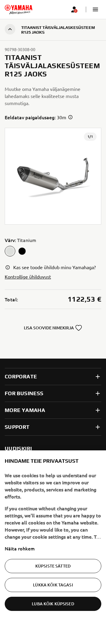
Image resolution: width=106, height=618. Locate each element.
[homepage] (18, 9)
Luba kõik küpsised (53, 603)
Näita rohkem (20, 548)
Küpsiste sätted (53, 566)
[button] (95, 9)
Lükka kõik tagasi (53, 585)
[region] (53, 534)
